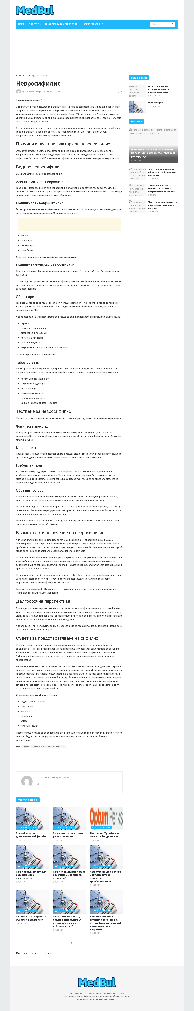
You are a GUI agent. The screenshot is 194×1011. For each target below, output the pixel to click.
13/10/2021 (58, 91)
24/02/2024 (95, 933)
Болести (34, 24)
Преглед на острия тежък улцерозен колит (68, 835)
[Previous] (67, 943)
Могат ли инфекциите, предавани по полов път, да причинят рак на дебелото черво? (67, 921)
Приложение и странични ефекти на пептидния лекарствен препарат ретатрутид (153, 153)
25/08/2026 (153, 179)
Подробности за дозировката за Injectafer (31, 835)
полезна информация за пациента (49, 747)
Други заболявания (40, 76)
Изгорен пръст (156, 102)
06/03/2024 (21, 882)
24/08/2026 (153, 212)
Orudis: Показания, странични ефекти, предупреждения (159, 89)
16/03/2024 (21, 840)
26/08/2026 (136, 160)
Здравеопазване (93, 24)
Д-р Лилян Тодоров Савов (37, 91)
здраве (26, 747)
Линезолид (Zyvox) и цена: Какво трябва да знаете (105, 835)
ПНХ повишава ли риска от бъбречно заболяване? (31, 918)
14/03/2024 (58, 840)
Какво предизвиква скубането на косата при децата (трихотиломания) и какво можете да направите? (105, 923)
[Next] (72, 943)
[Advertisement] (97, 50)
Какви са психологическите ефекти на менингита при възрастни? (69, 875)
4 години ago (155, 96)
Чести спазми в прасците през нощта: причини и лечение (162, 204)
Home (21, 24)
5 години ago (155, 106)
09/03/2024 (95, 840)
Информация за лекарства (61, 24)
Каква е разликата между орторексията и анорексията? (31, 875)
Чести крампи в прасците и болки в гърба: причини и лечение (162, 172)
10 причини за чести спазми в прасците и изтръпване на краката (161, 188)
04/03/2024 (58, 882)
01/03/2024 (95, 885)
